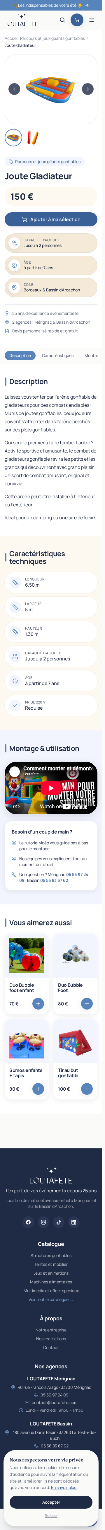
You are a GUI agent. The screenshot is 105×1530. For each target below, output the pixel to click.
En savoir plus (64, 1487)
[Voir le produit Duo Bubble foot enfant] (27, 956)
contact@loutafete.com (55, 1402)
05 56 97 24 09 (55, 1395)
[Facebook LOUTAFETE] (28, 1222)
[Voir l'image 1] (13, 137)
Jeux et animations (51, 1273)
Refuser (51, 1515)
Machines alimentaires (51, 1282)
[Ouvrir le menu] (91, 20)
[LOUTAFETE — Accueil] (21, 19)
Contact (51, 1347)
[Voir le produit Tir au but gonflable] (75, 1041)
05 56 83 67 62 (54, 880)
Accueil (11, 38)
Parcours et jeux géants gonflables (52, 38)
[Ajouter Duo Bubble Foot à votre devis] (87, 1004)
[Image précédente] (14, 89)
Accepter (51, 1502)
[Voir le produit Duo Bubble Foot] (75, 956)
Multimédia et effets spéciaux (51, 1290)
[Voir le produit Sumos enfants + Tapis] (27, 1041)
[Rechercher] (62, 20)
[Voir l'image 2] (32, 137)
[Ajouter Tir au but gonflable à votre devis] (87, 1089)
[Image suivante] (88, 89)
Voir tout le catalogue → (51, 1299)
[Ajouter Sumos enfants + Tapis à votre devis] (38, 1089)
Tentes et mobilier (51, 1264)
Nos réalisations (51, 1338)
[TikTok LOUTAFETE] (58, 1222)
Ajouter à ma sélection (55, 219)
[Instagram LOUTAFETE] (43, 1222)
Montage (81, 355)
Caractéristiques (46, 355)
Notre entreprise (51, 1330)
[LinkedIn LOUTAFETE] (74, 1222)
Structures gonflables (51, 1255)
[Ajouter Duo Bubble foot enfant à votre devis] (38, 1004)
